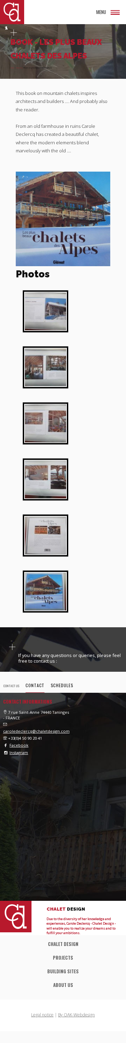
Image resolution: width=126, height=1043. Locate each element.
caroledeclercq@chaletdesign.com (36, 731)
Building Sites (63, 971)
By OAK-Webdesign (76, 1015)
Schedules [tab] (62, 685)
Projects (63, 957)
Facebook (18, 745)
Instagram (18, 752)
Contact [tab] (35, 685)
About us (19, 68)
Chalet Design (63, 944)
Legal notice (42, 1015)
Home (12, 68)
